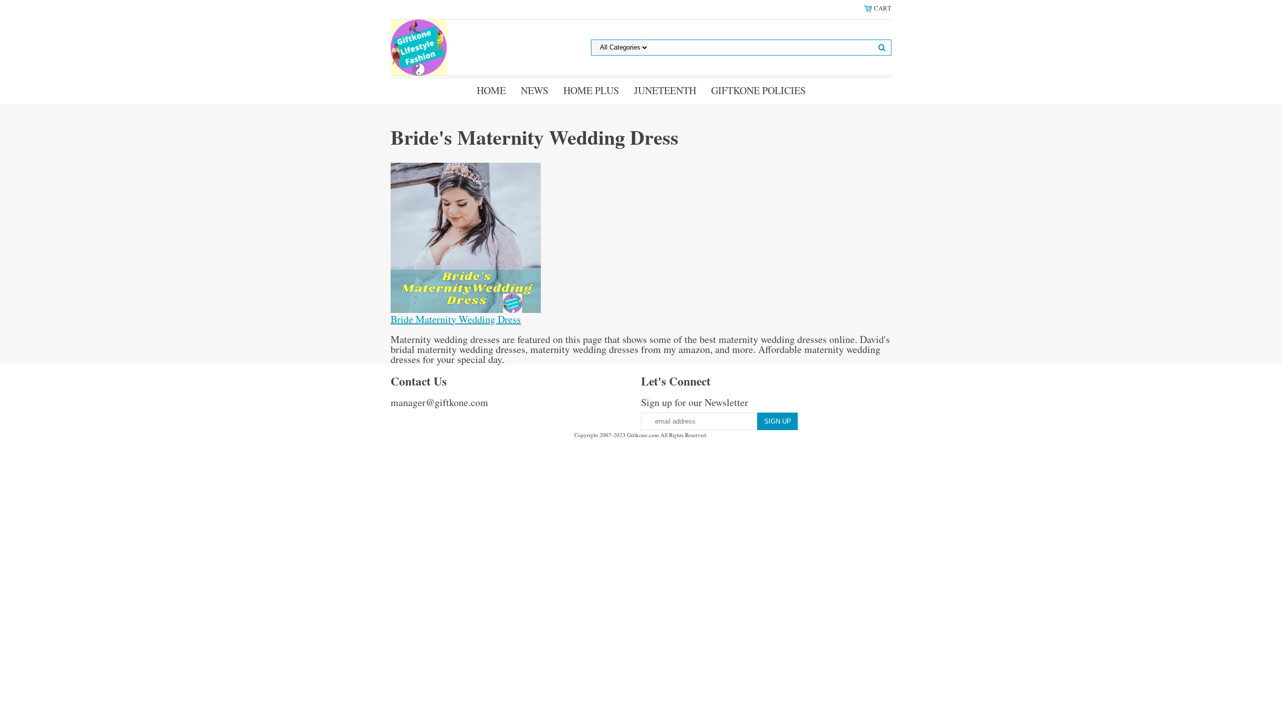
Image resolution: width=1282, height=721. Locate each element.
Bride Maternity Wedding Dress (456, 319)
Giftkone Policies (758, 90)
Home (491, 90)
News (534, 90)
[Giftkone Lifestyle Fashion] (419, 46)
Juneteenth (665, 90)
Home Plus (591, 90)
